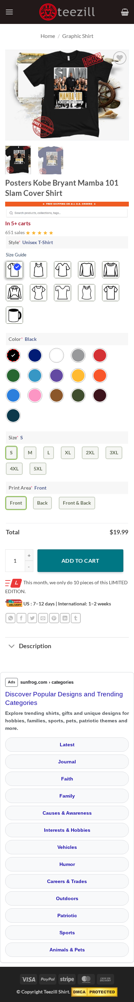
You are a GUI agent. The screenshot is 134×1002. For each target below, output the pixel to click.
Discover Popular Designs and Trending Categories (64, 698)
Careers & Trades (67, 881)
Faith (67, 778)
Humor (67, 864)
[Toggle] (12, 646)
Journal (67, 761)
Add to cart (80, 560)
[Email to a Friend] (43, 618)
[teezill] (67, 12)
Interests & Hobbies (67, 830)
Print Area (27, 488)
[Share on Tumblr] (76, 618)
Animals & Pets (67, 949)
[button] (9, 11)
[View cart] (125, 11)
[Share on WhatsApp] (10, 618)
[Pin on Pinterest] (54, 618)
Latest (67, 744)
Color (23, 339)
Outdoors (67, 898)
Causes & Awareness (67, 813)
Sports (67, 932)
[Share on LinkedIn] (65, 618)
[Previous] (16, 95)
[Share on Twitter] (32, 618)
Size (16, 437)
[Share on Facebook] (21, 618)
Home (48, 35)
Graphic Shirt (77, 35)
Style (31, 242)
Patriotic (67, 915)
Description (35, 646)
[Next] (118, 95)
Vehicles (67, 847)
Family (67, 796)
